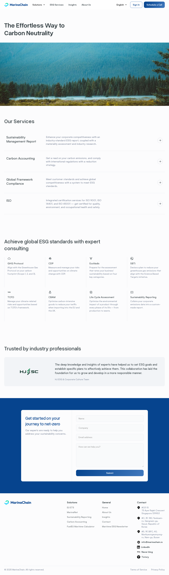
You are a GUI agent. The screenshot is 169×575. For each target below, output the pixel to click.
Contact (106, 521)
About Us (106, 512)
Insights (106, 517)
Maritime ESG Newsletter (115, 526)
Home (105, 507)
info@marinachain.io (152, 542)
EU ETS (70, 507)
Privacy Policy (158, 569)
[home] (16, 5)
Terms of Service (138, 569)
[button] (38, 4)
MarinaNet (72, 512)
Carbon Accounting (77, 521)
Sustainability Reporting (79, 517)
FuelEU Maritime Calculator (81, 526)
